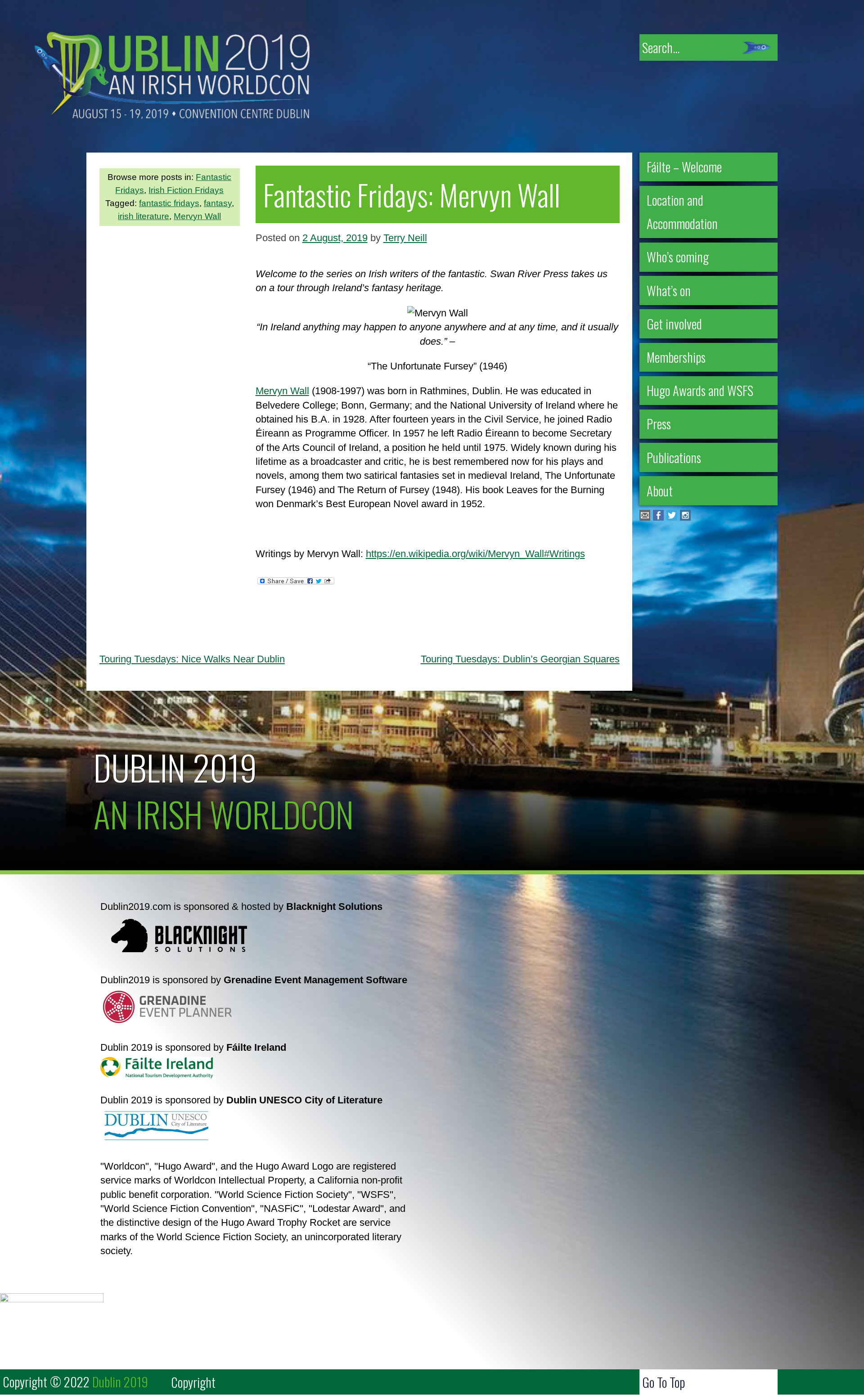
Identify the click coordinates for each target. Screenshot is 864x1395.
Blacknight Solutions (334, 906)
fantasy (218, 203)
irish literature (143, 216)
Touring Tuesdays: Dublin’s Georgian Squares (520, 659)
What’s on (669, 290)
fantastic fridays (169, 203)
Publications (674, 457)
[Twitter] (671, 517)
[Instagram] (685, 517)
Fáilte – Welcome (684, 166)
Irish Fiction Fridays (186, 190)
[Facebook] (658, 517)
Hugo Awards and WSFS (700, 390)
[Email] (644, 517)
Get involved (674, 323)
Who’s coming (678, 256)
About (660, 490)
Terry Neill (405, 237)
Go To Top (663, 1381)
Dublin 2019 (175, 766)
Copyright (193, 1381)
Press (659, 423)
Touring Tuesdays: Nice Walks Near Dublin (192, 659)
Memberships (676, 356)
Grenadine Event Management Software (315, 980)
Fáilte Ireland (256, 1047)
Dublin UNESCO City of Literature (304, 1100)
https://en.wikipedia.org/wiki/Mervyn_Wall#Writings (475, 553)
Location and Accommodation (682, 211)
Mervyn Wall (197, 216)
